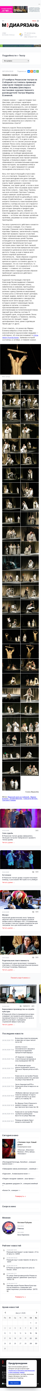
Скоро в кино (9, 1206)
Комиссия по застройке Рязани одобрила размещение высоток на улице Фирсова (26, 1113)
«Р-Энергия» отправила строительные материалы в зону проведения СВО (25, 1059)
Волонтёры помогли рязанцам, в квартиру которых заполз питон (26, 1040)
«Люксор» (21, 1150)
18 (10, 1338)
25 (10, 1343)
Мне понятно (15, 1383)
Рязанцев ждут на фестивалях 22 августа (22, 1260)
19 (15, 1338)
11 (10, 1333)
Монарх (5, 915)
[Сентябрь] (36, 1312)
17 (5, 1338)
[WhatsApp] (37, 71)
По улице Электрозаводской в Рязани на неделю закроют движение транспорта (22, 1276)
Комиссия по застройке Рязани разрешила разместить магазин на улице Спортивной (27, 1078)
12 (15, 1333)
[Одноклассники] (31, 71)
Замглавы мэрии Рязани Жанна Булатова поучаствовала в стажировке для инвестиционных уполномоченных (21, 1287)
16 (36, 1333)
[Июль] (4, 1312)
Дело (33, 1006)
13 (20, 1333)
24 (5, 1343)
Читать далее (7, 842)
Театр (22, 55)
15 (30, 1333)
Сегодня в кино (10, 1135)
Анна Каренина (23, 1235)
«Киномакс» (21, 1154)
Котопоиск (6, 875)
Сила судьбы (7, 833)
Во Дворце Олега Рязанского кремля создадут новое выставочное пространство (26, 1105)
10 (5, 1333)
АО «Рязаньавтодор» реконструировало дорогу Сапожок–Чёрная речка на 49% (26, 1067)
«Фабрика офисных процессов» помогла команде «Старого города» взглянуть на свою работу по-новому (26, 1095)
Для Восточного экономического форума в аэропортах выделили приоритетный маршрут (25, 1049)
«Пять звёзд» (30, 1152)
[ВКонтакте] (28, 71)
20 (20, 1338)
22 (31, 1338)
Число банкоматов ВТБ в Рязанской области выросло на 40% (26, 1086)
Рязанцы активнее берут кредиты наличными (24, 1121)
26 (15, 1343)
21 (25, 1338)
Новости (5, 1366)
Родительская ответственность (15, 960)
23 (36, 1338)
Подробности (9, 55)
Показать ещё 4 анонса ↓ (20, 978)
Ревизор (20, 1228)
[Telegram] (34, 71)
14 (25, 1333)
